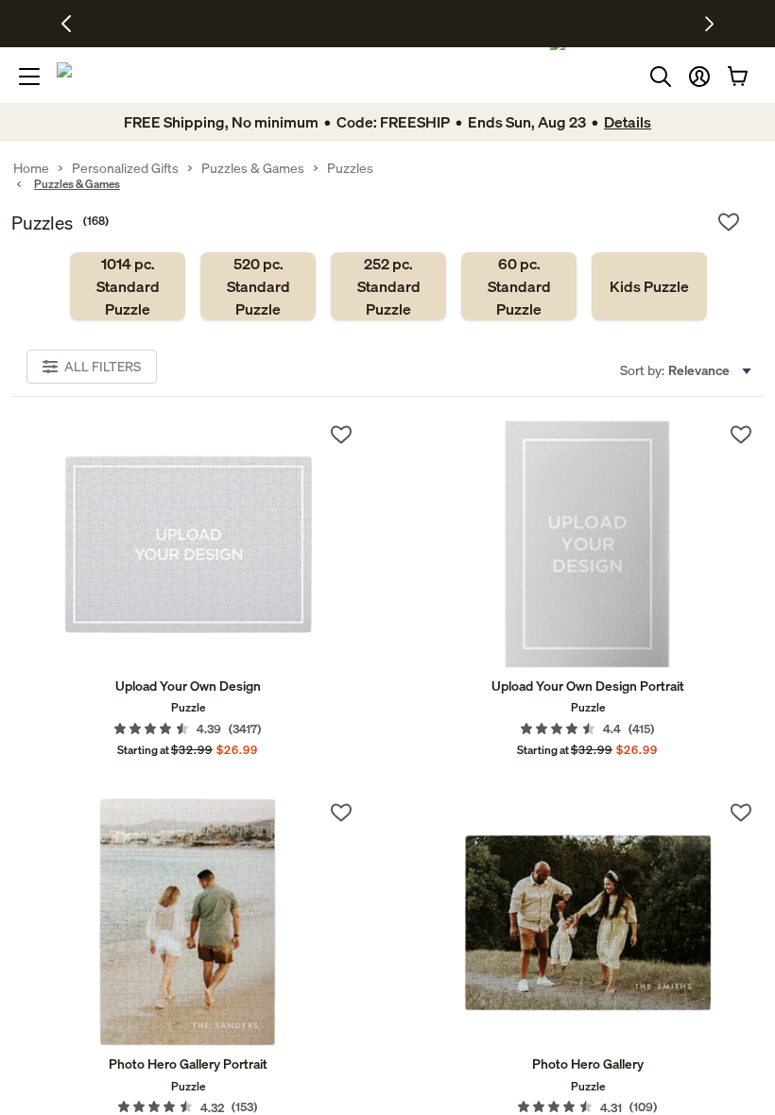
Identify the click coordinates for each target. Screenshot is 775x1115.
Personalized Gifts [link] (125, 168)
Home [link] (31, 168)
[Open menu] (29, 76)
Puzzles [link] (350, 168)
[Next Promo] (709, 23)
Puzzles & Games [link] (252, 168)
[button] (699, 76)
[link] (127, 286)
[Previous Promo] (73, 23)
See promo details (537, 23)
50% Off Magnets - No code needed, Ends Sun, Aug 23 (335, 23)
